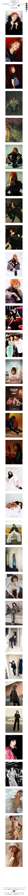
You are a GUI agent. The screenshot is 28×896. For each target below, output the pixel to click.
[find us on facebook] (26, 5)
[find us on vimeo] (26, 7)
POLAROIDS (22, 4)
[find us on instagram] (26, 9)
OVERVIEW (14, 4)
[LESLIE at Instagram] (18, 5)
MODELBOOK (6, 4)
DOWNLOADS (12, 5)
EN (26, 3)
